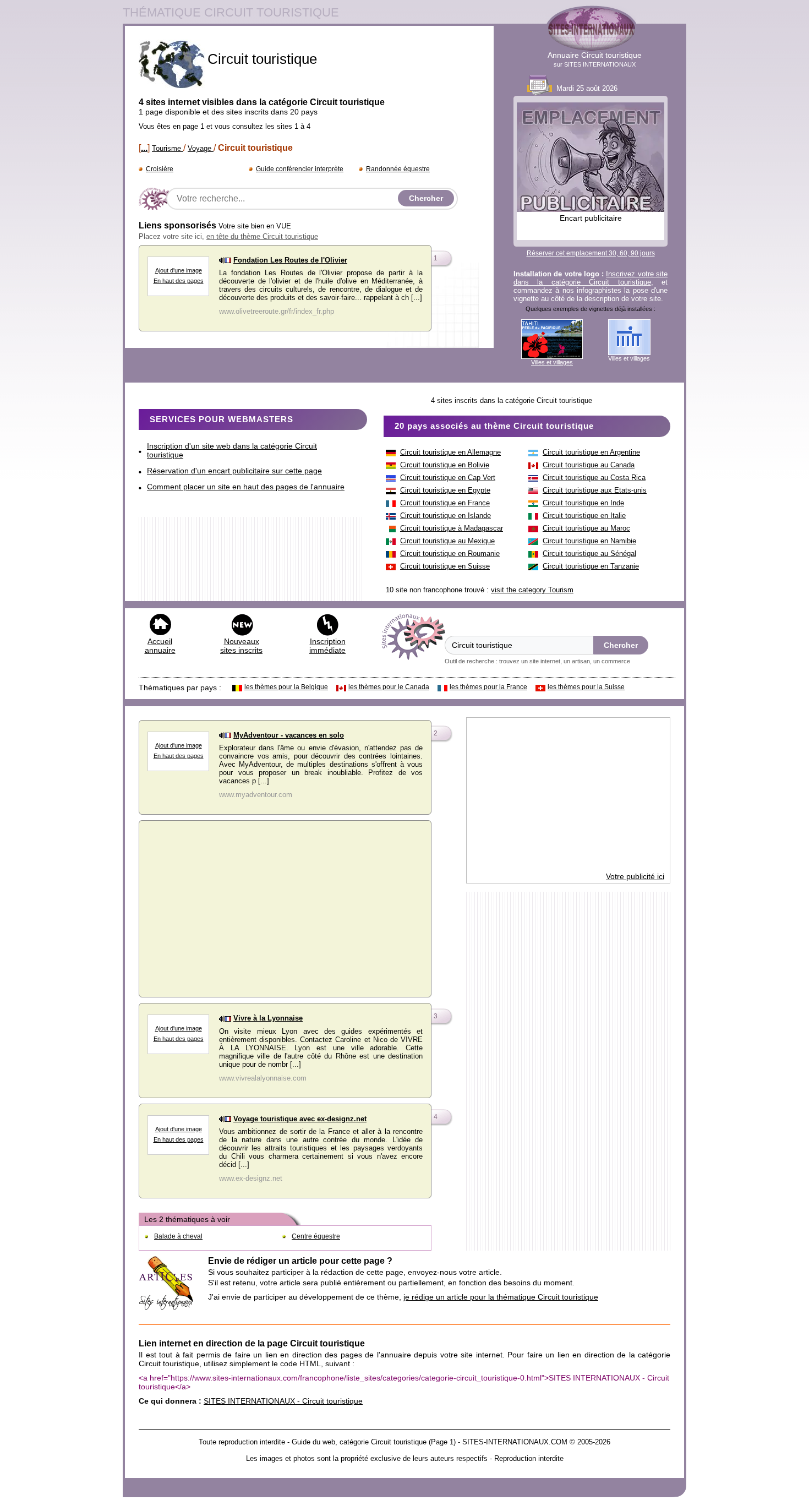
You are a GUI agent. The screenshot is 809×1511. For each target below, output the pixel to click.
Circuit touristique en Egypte (445, 490)
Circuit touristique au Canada (589, 465)
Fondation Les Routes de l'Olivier (290, 260)
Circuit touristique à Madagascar (451, 528)
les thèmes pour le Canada (388, 687)
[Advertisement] (285, 906)
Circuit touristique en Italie (584, 515)
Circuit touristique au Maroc (586, 528)
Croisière (159, 169)
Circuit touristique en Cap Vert (447, 477)
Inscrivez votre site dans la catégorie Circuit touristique (590, 278)
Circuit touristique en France (445, 503)
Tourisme (167, 148)
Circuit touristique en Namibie (589, 541)
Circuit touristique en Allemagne (450, 452)
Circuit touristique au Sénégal (589, 553)
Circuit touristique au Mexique (447, 541)
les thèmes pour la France (488, 687)
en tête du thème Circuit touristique (262, 236)
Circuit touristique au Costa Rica (594, 477)
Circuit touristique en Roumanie (450, 553)
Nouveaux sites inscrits (241, 645)
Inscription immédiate (327, 645)
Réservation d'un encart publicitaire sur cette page (234, 470)
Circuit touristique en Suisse (445, 566)
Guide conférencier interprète (299, 169)
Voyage (201, 148)
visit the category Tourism (532, 590)
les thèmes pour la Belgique (286, 687)
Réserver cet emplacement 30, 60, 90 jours (591, 253)
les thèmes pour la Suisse (586, 687)
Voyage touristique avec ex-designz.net (300, 1119)
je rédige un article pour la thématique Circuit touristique (500, 1296)
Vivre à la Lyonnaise (268, 1018)
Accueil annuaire (160, 645)
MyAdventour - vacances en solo (288, 735)
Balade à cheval (178, 1236)
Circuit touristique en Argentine (591, 452)
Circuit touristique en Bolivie (444, 465)
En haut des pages (179, 280)
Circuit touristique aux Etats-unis (595, 490)
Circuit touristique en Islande (445, 515)
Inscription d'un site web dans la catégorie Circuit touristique (232, 450)
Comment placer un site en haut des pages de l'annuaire (246, 486)
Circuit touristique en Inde (583, 503)
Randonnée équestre (398, 169)
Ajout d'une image (178, 270)
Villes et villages (552, 362)
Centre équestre (316, 1236)
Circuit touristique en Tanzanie (591, 566)
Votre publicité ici (635, 876)
